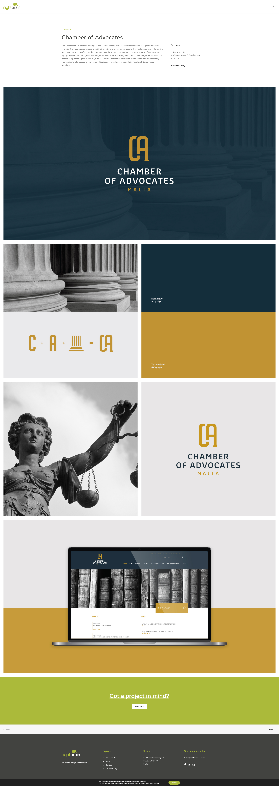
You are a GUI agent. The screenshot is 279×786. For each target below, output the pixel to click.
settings (156, 784)
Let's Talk (139, 706)
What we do (111, 758)
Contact (109, 765)
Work (108, 761)
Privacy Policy (111, 769)
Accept (174, 783)
